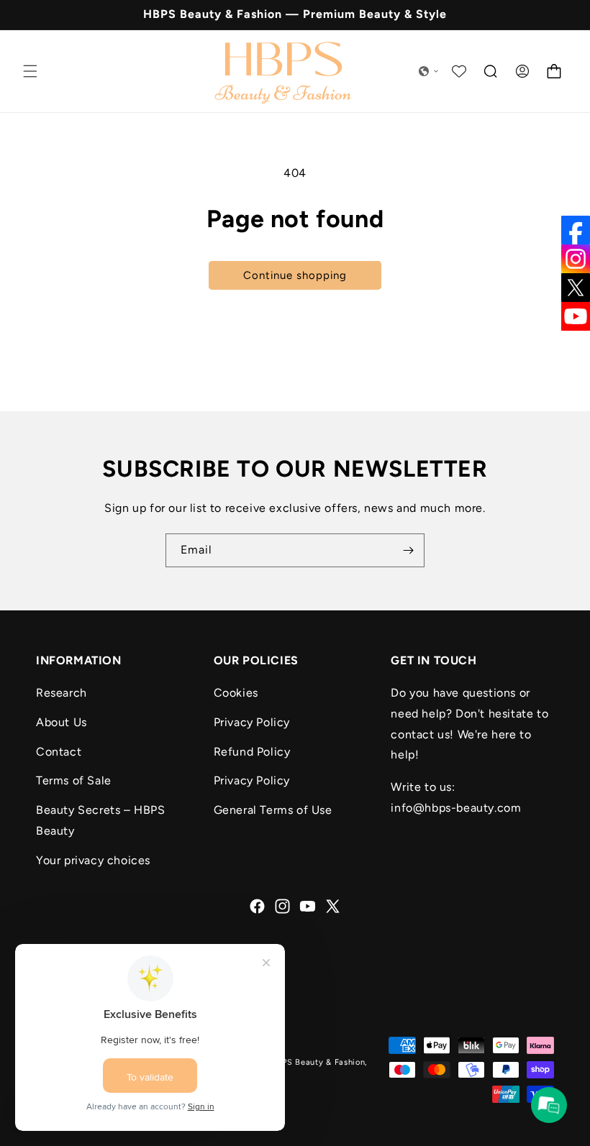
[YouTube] (575, 316)
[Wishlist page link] (459, 71)
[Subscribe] (408, 550)
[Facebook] (575, 230)
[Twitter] (575, 287)
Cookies (236, 693)
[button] (30, 71)
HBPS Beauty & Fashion (318, 1062)
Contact (58, 751)
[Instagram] (575, 258)
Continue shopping (295, 275)
